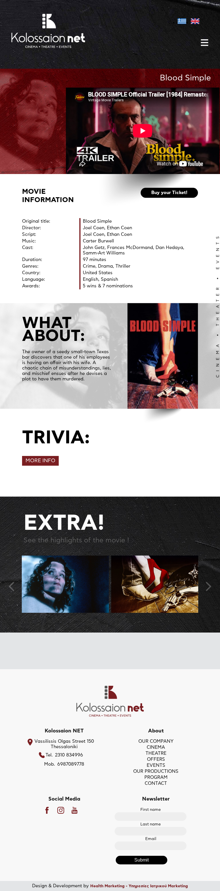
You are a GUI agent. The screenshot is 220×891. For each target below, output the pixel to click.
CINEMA (156, 747)
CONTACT (156, 783)
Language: (33, 279)
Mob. (49, 764)
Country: (31, 272)
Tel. (49, 755)
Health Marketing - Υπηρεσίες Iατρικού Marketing (139, 886)
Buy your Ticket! (169, 192)
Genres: (30, 266)
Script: (29, 234)
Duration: (32, 259)
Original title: (36, 221)
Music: (29, 241)
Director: (31, 228)
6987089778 (70, 764)
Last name (150, 824)
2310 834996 (69, 755)
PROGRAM (156, 777)
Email (150, 839)
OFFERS (156, 759)
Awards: (31, 286)
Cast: (27, 247)
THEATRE (156, 753)
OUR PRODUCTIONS (155, 771)
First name (150, 810)
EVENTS (156, 765)
